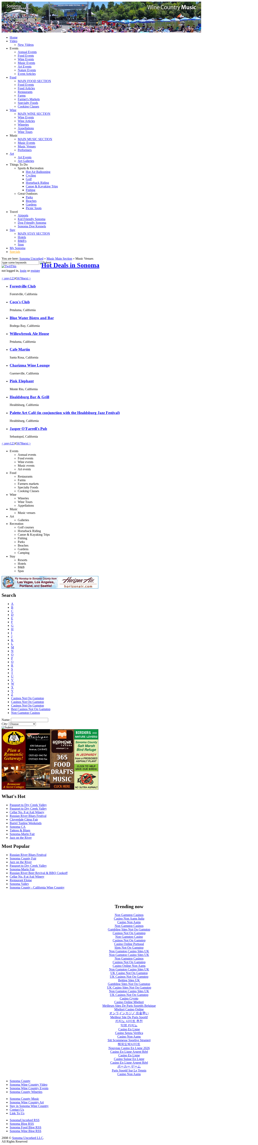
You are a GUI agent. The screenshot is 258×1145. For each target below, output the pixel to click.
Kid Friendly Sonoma (31, 219)
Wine (13, 110)
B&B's (22, 241)
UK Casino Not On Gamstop (129, 973)
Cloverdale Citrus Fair (24, 819)
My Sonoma (17, 248)
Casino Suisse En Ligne (129, 1059)
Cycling (31, 175)
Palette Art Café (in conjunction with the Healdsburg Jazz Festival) (65, 413)
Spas (21, 244)
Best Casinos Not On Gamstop (30, 709)
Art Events (24, 66)
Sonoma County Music (24, 1098)
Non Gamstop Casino (129, 936)
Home (14, 37)
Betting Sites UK (129, 980)
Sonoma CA (18, 826)
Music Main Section (59, 258)
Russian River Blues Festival (28, 816)
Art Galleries (26, 161)
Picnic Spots (34, 208)
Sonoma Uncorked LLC (27, 1138)
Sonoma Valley (19, 884)
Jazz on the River (21, 837)
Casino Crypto (129, 998)
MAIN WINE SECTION (34, 113)
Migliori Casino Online (129, 1009)
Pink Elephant (22, 381)
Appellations (26, 128)
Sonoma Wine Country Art (27, 1102)
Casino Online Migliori (129, 1002)
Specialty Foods (28, 103)
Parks (29, 197)
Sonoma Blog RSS (22, 1123)
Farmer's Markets (29, 99)
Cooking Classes (28, 106)
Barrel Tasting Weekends (26, 823)
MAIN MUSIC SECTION (35, 139)
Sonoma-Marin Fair (22, 834)
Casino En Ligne (129, 1029)
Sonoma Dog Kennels (32, 226)
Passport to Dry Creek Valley (28, 805)
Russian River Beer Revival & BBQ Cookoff (39, 873)
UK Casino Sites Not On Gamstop (129, 987)
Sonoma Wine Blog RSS (25, 1131)
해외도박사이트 (129, 1044)
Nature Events (27, 70)
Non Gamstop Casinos (25, 712)
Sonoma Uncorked (31, 258)
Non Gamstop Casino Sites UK (129, 951)
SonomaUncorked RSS (25, 1120)
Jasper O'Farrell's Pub (28, 429)
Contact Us (17, 1109)
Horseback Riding (37, 182)
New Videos (26, 44)
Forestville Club (23, 286)
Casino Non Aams (129, 922)
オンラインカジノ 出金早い (129, 1013)
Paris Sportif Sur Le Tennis (129, 1070)
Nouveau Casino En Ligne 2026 (129, 1048)
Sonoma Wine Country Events (29, 1088)
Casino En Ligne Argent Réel (129, 1051)
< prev (6, 278)
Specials (15, 251)
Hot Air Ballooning (38, 172)
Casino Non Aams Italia (129, 918)
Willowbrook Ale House (29, 333)
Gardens (31, 204)
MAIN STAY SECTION (34, 233)
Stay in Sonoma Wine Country (29, 1106)
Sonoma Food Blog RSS (25, 1127)
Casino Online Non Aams (129, 965)
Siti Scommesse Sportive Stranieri (129, 1040)
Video (13, 41)
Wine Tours (25, 132)
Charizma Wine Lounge (30, 365)
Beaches (31, 201)
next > (27, 278)
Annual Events (27, 52)
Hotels (22, 237)
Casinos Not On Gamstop (27, 698)
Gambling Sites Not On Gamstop (129, 929)
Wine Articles (26, 121)
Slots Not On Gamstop (129, 947)
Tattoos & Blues (20, 830)
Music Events (26, 63)
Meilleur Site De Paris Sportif (129, 1017)
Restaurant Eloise (21, 880)
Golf (29, 179)
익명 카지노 (129, 1025)
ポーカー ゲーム (129, 1066)
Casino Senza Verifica (129, 1033)
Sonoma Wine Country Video (28, 1084)
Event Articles (27, 73)
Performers (25, 150)
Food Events (26, 55)
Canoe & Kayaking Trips (42, 186)
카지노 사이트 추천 (129, 1021)
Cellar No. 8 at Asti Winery (27, 812)
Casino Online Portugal (129, 944)
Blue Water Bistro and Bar (32, 318)
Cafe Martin (20, 349)
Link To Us (17, 1113)
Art (12, 153)
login (23, 270)
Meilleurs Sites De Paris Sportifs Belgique (129, 1005)
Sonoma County (20, 1081)
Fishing (30, 190)
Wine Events (26, 59)
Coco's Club (20, 302)
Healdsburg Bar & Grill (29, 397)
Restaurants (25, 92)
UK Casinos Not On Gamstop (129, 976)
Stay (12, 230)
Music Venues (27, 146)
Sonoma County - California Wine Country (37, 887)
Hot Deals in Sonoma (70, 265)
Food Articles (26, 88)
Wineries (23, 124)
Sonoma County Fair (23, 858)
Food (13, 77)
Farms (22, 95)
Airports (23, 215)
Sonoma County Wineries (26, 1092)
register (35, 270)
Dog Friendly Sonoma (32, 222)
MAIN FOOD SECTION (34, 81)
